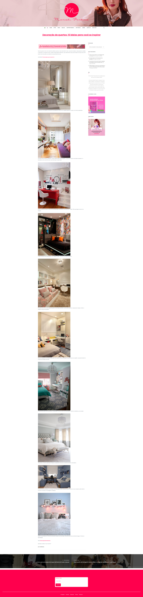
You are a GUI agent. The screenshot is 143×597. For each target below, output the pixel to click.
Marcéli (61, 39)
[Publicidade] (96, 127)
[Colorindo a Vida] (96, 104)
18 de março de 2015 (70, 39)
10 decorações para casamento (48, 57)
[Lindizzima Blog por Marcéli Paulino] (71, 13)
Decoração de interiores (45, 540)
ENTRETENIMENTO (80, 39)
